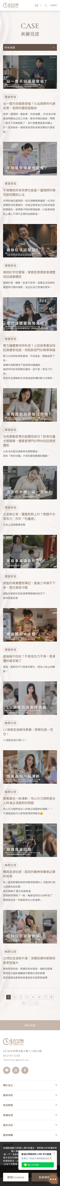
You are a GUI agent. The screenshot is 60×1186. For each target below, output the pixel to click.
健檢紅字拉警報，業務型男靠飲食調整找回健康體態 (29, 274)
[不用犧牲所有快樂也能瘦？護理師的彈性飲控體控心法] (30, 158)
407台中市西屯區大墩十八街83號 (22, 1051)
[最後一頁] (36, 1003)
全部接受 (44, 1177)
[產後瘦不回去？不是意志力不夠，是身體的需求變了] (30, 625)
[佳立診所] (10, 5)
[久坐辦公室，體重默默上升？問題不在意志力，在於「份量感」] (30, 482)
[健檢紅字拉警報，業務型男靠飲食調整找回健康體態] (30, 240)
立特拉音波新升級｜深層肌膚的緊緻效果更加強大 (29, 960)
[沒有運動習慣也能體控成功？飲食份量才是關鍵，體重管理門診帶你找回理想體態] (30, 405)
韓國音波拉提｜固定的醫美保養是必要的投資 (29, 874)
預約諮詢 (30, 1025)
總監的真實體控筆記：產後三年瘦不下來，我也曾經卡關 (29, 585)
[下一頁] (30, 1003)
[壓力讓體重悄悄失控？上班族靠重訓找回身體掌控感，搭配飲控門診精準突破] (30, 314)
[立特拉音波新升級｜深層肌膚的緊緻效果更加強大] (30, 926)
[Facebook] (24, 1070)
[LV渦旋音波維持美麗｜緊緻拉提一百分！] (30, 698)
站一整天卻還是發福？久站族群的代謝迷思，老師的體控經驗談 (29, 106)
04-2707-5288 (11, 1055)
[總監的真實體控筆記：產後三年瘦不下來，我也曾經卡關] (30, 551)
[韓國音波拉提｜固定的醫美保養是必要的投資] (30, 840)
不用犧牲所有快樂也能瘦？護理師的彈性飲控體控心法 (29, 192)
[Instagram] (15, 1070)
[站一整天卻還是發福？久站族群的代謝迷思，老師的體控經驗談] (30, 72)
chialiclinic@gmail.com (16, 1059)
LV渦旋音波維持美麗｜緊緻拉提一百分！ (28, 732)
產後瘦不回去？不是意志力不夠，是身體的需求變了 (29, 659)
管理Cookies (15, 1177)
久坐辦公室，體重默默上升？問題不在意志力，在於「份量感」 (29, 516)
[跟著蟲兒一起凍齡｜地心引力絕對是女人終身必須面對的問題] (30, 767)
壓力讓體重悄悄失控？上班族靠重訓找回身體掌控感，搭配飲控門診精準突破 (29, 348)
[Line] (6, 1070)
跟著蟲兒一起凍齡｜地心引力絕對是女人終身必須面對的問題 (29, 801)
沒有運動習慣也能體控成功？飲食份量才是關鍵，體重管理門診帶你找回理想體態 (29, 441)
